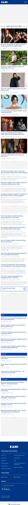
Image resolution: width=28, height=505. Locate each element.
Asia (2, 367)
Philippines (3, 231)
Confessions (3, 374)
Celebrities (3, 70)
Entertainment (4, 48)
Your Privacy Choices (15, 504)
